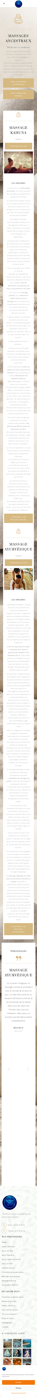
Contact (5, 1327)
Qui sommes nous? (10, 1310)
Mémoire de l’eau (9, 1301)
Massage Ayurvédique (11, 1276)
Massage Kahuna (9, 1281)
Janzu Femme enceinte (11, 1259)
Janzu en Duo (7, 1251)
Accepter (19, 1382)
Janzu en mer (7, 1264)
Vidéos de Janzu (8, 1305)
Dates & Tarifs (8, 1318)
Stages (5, 1242)
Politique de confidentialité (18, 1393)
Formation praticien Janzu (12, 1272)
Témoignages (7, 1323)
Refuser (18, 1388)
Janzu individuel (8, 1246)
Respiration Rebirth (10, 1285)
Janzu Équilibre (8, 1255)
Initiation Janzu (8, 1268)
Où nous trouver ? (9, 1314)
